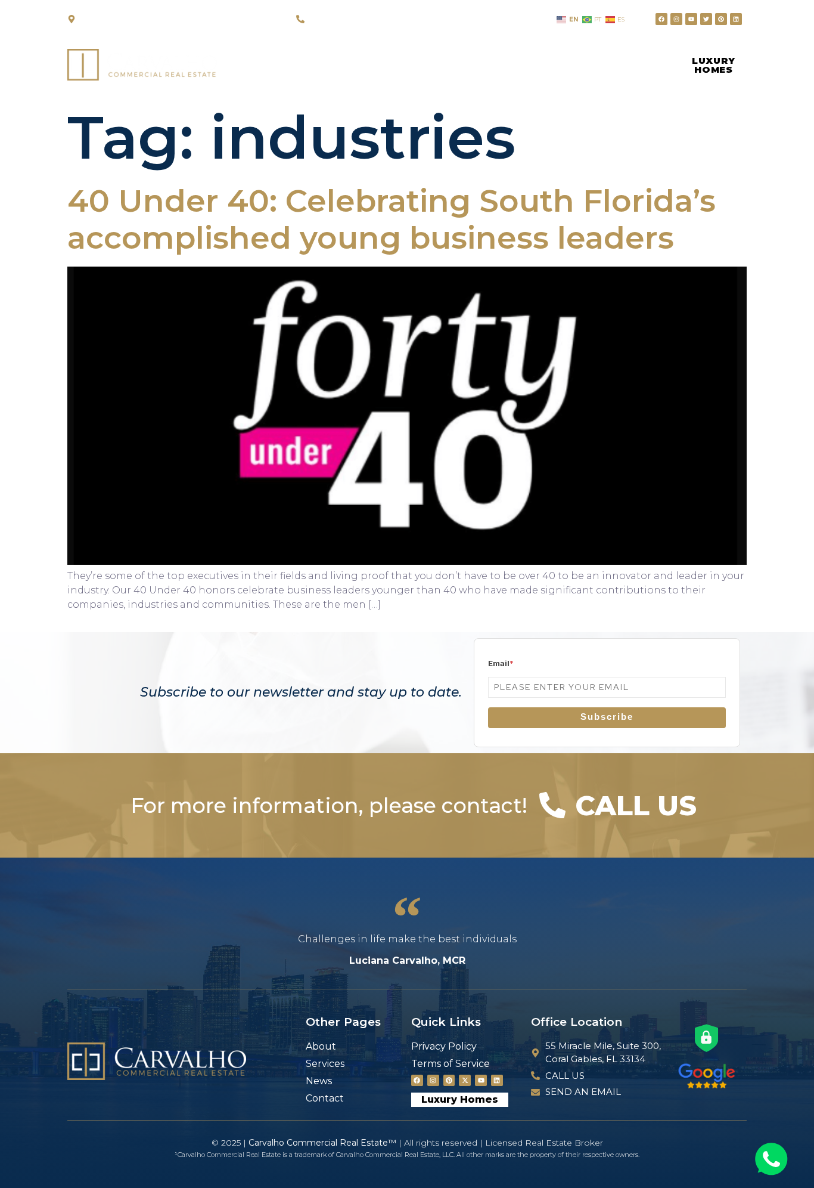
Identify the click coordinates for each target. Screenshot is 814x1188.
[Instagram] (676, 19)
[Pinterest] (721, 19)
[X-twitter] (465, 1081)
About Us (298, 64)
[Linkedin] (736, 19)
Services (380, 64)
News (452, 64)
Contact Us (533, 64)
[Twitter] (706, 19)
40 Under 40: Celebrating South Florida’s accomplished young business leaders (391, 219)
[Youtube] (691, 19)
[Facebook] (661, 19)
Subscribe (606, 716)
